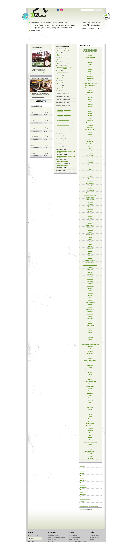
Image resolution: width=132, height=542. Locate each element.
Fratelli (90, 176)
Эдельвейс (90, 160)
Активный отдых (84, 468)
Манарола (90, 283)
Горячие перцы (90, 192)
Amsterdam (90, 59)
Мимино (90, 299)
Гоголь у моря (90, 190)
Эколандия (90, 162)
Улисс (90, 108)
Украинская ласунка (90, 451)
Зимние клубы (84, 471)
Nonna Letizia (90, 318)
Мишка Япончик (90, 309)
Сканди (90, 397)
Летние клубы (83, 487)
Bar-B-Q (90, 115)
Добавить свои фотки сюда (38, 97)
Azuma (90, 69)
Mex (90, 297)
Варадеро (90, 456)
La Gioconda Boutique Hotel (90, 265)
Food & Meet (90, 92)
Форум (93, 22)
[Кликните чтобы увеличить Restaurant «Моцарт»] (41, 66)
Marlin (90, 290)
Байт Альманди (90, 122)
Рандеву (90, 355)
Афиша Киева (86, 25)
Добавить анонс (73, 535)
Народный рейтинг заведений (93, 24)
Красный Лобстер (90, 262)
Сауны (52, 28)
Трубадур (90, 372)
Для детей (82, 503)
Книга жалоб (93, 539)
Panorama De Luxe (90, 334)
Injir (90, 220)
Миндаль (90, 304)
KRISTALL (90, 230)
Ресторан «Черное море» (90, 360)
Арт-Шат (90, 66)
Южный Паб (90, 453)
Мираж (90, 306)
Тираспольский (90, 423)
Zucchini (90, 80)
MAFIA (90, 276)
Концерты (43, 22)
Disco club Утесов (90, 155)
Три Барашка (90, 430)
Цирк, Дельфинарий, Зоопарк (57, 25)
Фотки (89, 22)
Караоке (82, 473)
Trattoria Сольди (90, 425)
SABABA (90, 379)
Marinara (90, 288)
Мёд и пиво (90, 281)
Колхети (90, 253)
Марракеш (90, 293)
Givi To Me (90, 185)
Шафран (90, 390)
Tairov (90, 416)
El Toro (90, 164)
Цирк (90, 439)
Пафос (90, 332)
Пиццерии (82, 489)
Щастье (90, 388)
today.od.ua (31, 532)
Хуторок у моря (90, 94)
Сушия (90, 411)
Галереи (82, 464)
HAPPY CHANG (90, 199)
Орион (90, 330)
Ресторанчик (90, 104)
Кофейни (82, 485)
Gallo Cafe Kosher (90, 183)
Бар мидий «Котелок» (90, 260)
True (90, 432)
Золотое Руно (90, 78)
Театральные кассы (85, 499)
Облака (90, 323)
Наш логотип (51, 541)
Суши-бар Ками (90, 234)
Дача (90, 148)
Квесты (82, 478)
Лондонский (90, 365)
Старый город (90, 325)
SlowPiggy (90, 400)
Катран (90, 239)
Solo (90, 402)
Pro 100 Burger (90, 101)
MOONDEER (90, 279)
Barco (90, 118)
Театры (82, 501)
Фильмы (37, 22)
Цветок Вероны (90, 143)
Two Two (90, 444)
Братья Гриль (90, 136)
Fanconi (90, 90)
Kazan (90, 241)
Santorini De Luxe (90, 386)
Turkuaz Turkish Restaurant (90, 442)
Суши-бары (83, 494)
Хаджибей (90, 202)
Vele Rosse (90, 458)
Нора (90, 320)
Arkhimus (90, 64)
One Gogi (90, 99)
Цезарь (90, 437)
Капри (90, 237)
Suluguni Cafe (90, 407)
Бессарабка (90, 127)
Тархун (90, 418)
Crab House (90, 141)
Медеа (90, 367)
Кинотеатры (83, 480)
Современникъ (90, 404)
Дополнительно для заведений (77, 541)
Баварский (90, 120)
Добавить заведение (74, 537)
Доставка (37, 30)
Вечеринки (60, 22)
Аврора (90, 358)
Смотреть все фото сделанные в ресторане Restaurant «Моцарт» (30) (40, 94)
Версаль (90, 106)
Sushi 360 (90, 409)
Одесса (31, 538)
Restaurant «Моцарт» (90, 369)
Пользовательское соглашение (56, 537)
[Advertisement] (66, 4)
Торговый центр (84, 496)
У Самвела (90, 446)
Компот (90, 258)
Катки (70, 27)
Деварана (90, 153)
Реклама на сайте (94, 537)
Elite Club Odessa (90, 167)
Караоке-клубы (64, 27)
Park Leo (90, 339)
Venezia (90, 71)
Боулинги (37, 28)
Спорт (66, 22)
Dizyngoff (90, 157)
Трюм (90, 435)
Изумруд (90, 223)
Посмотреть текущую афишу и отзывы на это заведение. (39, 73)
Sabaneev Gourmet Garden (90, 381)
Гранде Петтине (90, 197)
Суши (58, 27)
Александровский (90, 57)
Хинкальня (90, 209)
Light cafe (90, 97)
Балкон (90, 113)
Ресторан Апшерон (90, 85)
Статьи (98, 22)
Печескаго (90, 341)
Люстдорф (90, 274)
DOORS (90, 146)
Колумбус (90, 255)
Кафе (81, 475)
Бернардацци (90, 125)
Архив (69, 28)
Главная (84, 22)
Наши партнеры (52, 539)
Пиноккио (90, 346)
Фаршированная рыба (90, 171)
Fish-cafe (90, 174)
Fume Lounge (90, 181)
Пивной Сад (90, 348)
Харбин (90, 206)
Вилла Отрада (90, 73)
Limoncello (90, 269)
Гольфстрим (90, 362)
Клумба (90, 251)
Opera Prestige (90, 327)
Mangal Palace (90, 286)
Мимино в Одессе (90, 302)
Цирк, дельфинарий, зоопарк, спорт (89, 506)
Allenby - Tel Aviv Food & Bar (90, 83)
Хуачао (90, 213)
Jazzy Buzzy (90, 227)
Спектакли (48, 22)
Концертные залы (84, 482)
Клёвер (90, 246)
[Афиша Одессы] (38, 17)
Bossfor (90, 134)
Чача (90, 139)
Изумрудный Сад (90, 225)
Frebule (90, 178)
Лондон (90, 272)
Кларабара (90, 248)
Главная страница (94, 535)
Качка (90, 232)
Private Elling (90, 353)
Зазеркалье (90, 76)
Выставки (55, 22)
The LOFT (90, 421)
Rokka (90, 374)
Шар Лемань (90, 393)
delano (90, 460)
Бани (56, 28)
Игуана (90, 218)
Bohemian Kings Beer (90, 129)
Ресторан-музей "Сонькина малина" (90, 344)
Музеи (81, 492)
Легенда (90, 267)
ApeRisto (90, 62)
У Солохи (90, 449)
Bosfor (90, 132)
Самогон (90, 383)
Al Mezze (90, 55)
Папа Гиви (90, 337)
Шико (90, 395)
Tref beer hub (90, 428)
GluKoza (90, 188)
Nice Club (90, 316)
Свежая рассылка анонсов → (71, 9)
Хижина (90, 211)
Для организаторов (53, 535)
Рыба (90, 376)
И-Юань (90, 216)
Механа (90, 295)
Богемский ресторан (90, 87)
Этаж (90, 169)
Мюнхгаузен (90, 313)
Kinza (90, 244)
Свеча (90, 414)
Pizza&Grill (90, 351)
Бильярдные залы (45, 28)
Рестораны (37, 27)
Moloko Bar (90, 311)
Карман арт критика (95, 25)
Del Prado (90, 150)
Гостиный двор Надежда (90, 195)
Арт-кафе (82, 466)
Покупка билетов (73, 539)
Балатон (90, 111)
